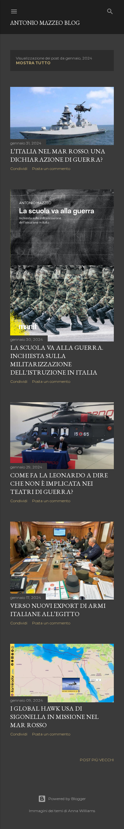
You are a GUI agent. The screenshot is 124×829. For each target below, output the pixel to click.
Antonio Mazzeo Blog (45, 22)
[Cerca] (110, 10)
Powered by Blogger (67, 798)
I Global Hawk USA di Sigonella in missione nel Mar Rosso (54, 716)
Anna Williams (81, 810)
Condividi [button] (18, 168)
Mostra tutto (33, 62)
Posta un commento (51, 168)
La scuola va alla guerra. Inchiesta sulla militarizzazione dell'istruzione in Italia (56, 359)
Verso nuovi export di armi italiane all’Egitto (58, 609)
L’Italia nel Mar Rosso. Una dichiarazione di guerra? (57, 155)
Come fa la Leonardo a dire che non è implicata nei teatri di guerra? (59, 483)
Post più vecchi (97, 759)
